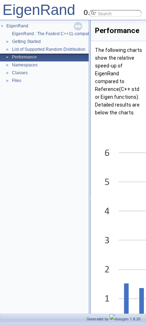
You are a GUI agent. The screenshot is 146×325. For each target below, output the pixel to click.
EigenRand (38, 9)
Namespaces (25, 65)
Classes (20, 72)
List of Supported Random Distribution (48, 49)
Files (16, 80)
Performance (24, 57)
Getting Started (26, 41)
